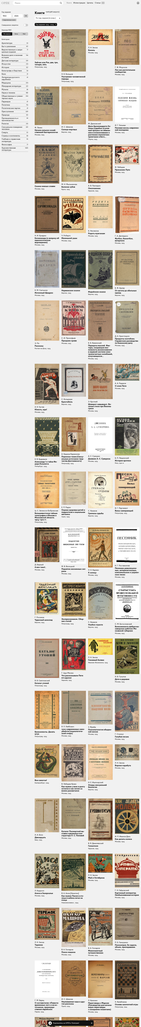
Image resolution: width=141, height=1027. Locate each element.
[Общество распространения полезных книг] (5, 3)
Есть (16, 34)
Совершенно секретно (10, 25)
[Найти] (60, 3)
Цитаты (90, 3)
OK (26, 16)
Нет (24, 34)
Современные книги (9, 20)
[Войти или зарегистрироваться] (138, 3)
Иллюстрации (79, 3)
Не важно (7, 34)
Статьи (98, 3)
